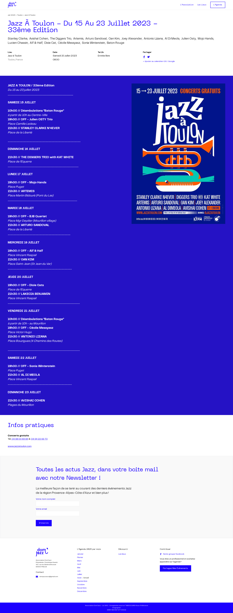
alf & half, (36, 43)
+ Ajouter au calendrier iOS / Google (159, 61)
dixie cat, (50, 43)
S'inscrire (44, 523)
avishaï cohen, (38, 38)
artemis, (78, 38)
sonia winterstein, (93, 43)
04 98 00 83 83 (19, 439)
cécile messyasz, (69, 43)
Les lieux (122, 554)
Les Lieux (201, 5)
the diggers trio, (61, 38)
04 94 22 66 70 (39, 439)
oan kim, (114, 38)
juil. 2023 (11, 15)
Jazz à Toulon (30, 15)
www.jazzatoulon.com (20, 446)
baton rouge (115, 43)
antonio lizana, (153, 38)
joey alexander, (131, 38)
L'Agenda (217, 5)
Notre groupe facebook (173, 554)
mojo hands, (206, 38)
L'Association (187, 5)
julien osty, (188, 38)
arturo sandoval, (96, 38)
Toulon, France (15, 60)
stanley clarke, (18, 38)
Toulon (20, 15)
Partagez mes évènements (175, 568)
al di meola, (172, 38)
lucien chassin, (18, 43)
